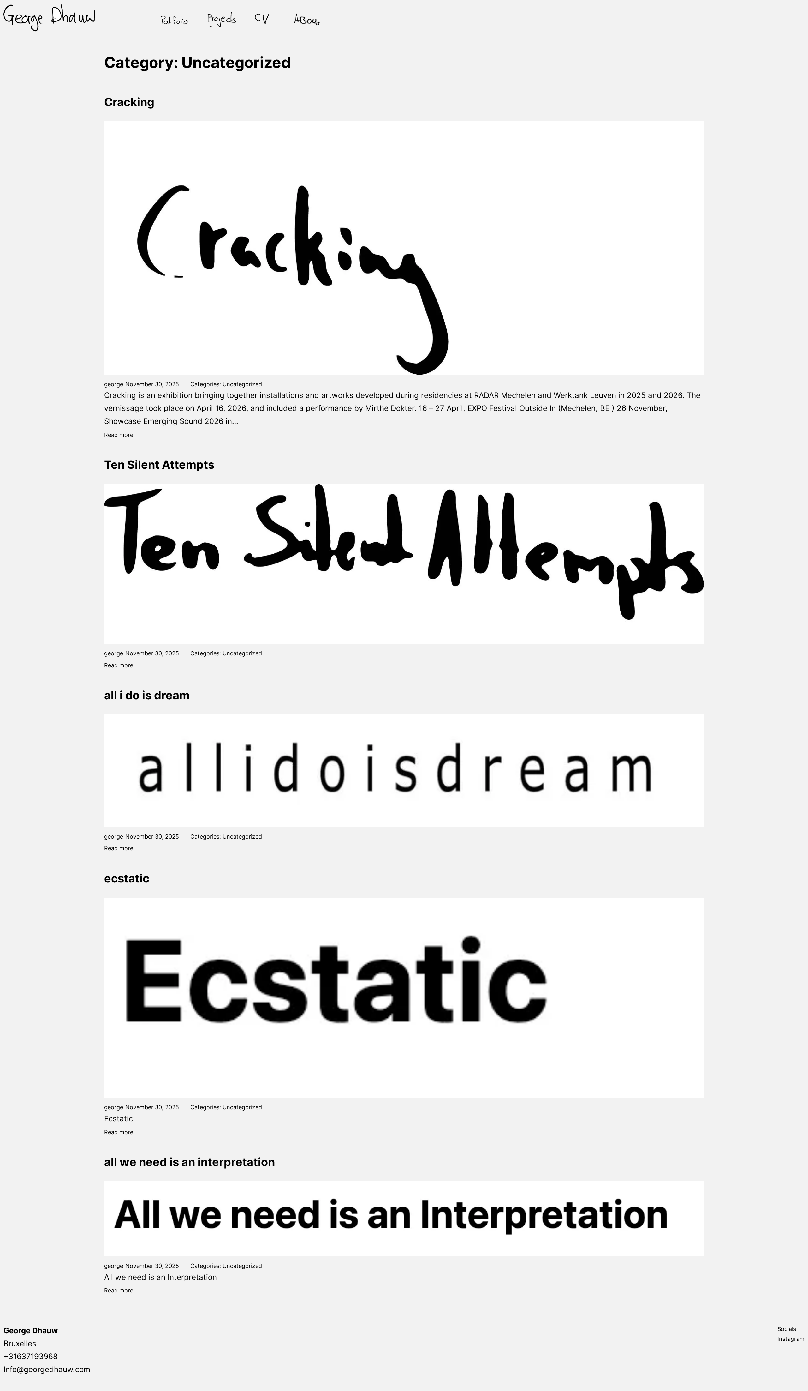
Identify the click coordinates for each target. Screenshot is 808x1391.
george (113, 384)
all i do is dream (147, 695)
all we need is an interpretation (189, 1162)
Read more (118, 434)
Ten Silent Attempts (159, 465)
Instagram (791, 1338)
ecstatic (126, 878)
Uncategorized (242, 384)
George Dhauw (30, 1330)
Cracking (129, 102)
